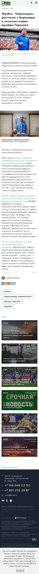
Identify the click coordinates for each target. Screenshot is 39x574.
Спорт (11, 8)
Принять (20, 570)
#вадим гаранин (12, 301)
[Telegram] (14, 283)
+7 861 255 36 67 (17, 490)
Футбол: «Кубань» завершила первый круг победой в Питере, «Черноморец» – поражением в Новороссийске (19, 198)
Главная (4, 8)
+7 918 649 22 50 (17, 485)
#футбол (8, 306)
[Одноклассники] (5, 283)
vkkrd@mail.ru (11, 495)
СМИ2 (4, 317)
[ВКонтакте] (3, 283)
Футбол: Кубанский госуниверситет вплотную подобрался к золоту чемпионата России (19, 160)
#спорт (7, 291)
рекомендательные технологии (12, 545)
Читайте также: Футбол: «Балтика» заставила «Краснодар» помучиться (17, 244)
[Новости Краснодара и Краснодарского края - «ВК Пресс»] (6, 3)
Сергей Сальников (13, 278)
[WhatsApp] (11, 283)
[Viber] (8, 283)
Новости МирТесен (10, 467)
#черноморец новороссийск (18, 296)
